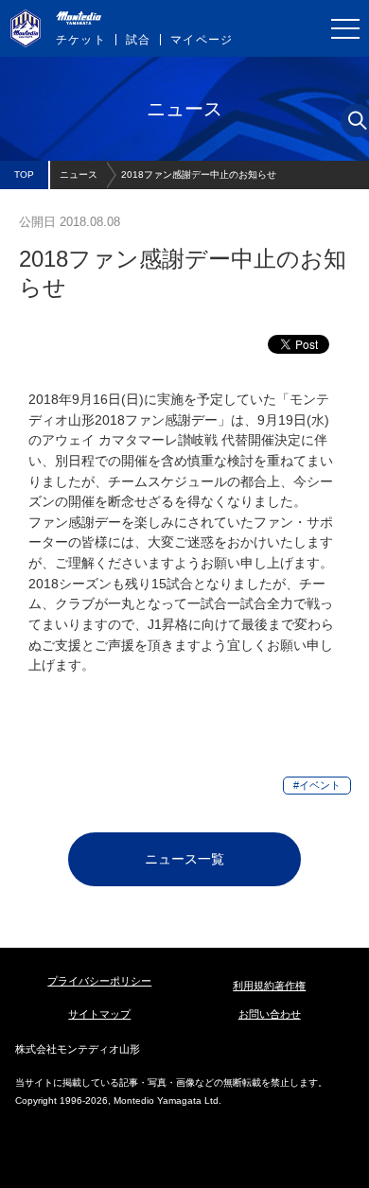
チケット (81, 39)
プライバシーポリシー (99, 981)
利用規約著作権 (269, 985)
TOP (24, 174)
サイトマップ (99, 1014)
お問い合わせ (269, 1014)
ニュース (78, 174)
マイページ (201, 39)
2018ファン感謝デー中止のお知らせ (198, 174)
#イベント (317, 785)
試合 (138, 39)
